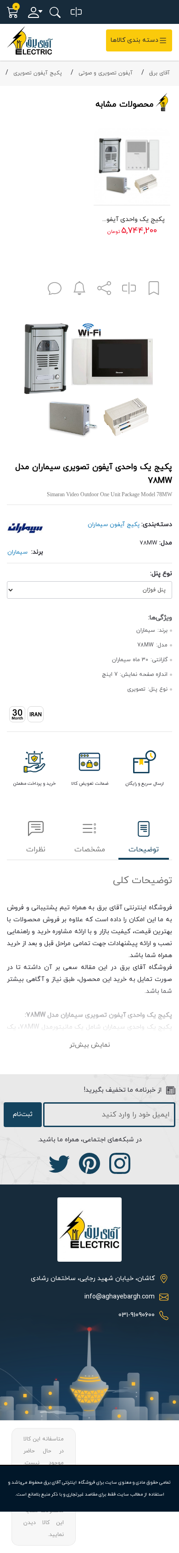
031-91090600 (136, 1315)
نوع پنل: (161, 573)
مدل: (165, 542)
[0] (76, 12)
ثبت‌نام (23, 1114)
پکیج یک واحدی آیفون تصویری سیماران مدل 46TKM (132, 219)
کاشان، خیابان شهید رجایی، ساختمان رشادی (93, 1278)
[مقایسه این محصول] (128, 290)
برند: (37, 552)
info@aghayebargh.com (119, 1296)
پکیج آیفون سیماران (114, 525)
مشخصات (89, 850)
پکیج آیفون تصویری (37, 73)
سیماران (17, 552)
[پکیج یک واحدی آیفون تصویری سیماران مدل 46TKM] (132, 166)
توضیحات (144, 850)
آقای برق (159, 73)
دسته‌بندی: (156, 524)
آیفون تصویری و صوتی (105, 73)
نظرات (35, 850)
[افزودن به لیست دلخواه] (153, 290)
